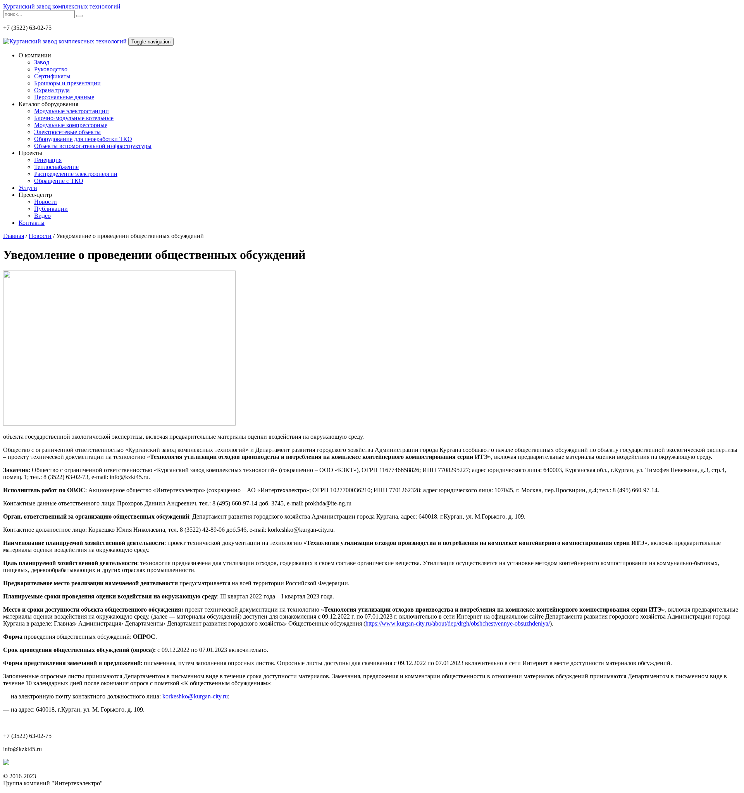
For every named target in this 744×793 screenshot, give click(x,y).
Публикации (51, 208)
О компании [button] (35, 55)
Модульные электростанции (71, 111)
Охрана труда (52, 90)
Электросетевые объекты (67, 132)
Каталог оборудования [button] (48, 104)
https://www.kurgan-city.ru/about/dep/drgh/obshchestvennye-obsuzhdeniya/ (457, 623)
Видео (42, 215)
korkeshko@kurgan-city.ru (195, 696)
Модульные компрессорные (70, 125)
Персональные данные (64, 97)
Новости (45, 201)
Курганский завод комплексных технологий (62, 6)
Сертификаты (52, 76)
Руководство (50, 69)
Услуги (28, 187)
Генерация (48, 160)
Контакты (32, 222)
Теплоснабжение (56, 167)
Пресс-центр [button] (35, 194)
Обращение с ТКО (58, 181)
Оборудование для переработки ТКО (83, 139)
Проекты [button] (30, 153)
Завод (41, 62)
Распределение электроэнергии (75, 174)
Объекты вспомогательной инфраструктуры (93, 146)
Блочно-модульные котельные (74, 118)
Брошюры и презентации (67, 83)
